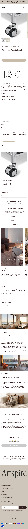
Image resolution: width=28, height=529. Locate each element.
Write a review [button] (14, 445)
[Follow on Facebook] (12, 518)
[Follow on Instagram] (15, 518)
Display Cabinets (4, 46)
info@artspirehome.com (6, 497)
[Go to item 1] (3, 40)
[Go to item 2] (8, 40)
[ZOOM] (26, 35)
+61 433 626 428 (5, 494)
